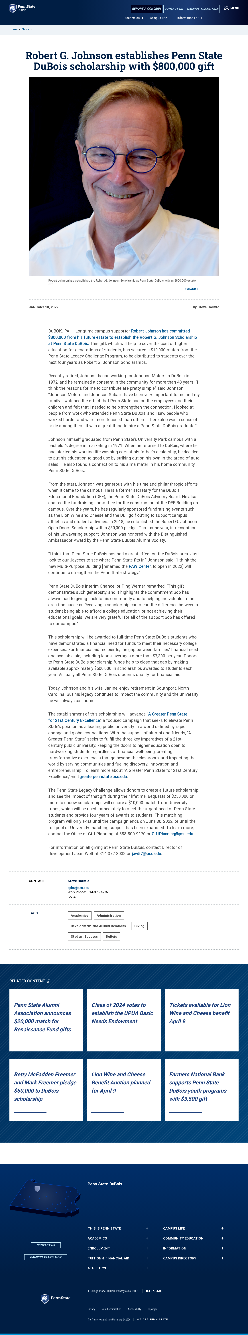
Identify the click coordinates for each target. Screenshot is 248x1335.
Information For (188, 18)
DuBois (111, 936)
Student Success (84, 936)
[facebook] (36, 1228)
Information (174, 1248)
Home (13, 29)
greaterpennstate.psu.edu (103, 776)
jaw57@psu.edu (146, 853)
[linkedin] (45, 1228)
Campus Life (158, 18)
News (25, 29)
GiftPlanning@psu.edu (172, 833)
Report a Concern (146, 8)
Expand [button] (190, 289)
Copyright (152, 1309)
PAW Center (140, 566)
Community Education (183, 1238)
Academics (132, 18)
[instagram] (55, 1228)
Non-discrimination (111, 1309)
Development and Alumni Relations (98, 926)
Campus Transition (202, 9)
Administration (109, 915)
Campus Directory (179, 1258)
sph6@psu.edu (78, 888)
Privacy (91, 1309)
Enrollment (99, 1248)
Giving (139, 926)
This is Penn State (104, 1228)
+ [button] (147, 1228)
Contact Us (173, 9)
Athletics (97, 1268)
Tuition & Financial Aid (108, 1258)
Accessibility (134, 1309)
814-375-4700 (153, 1291)
